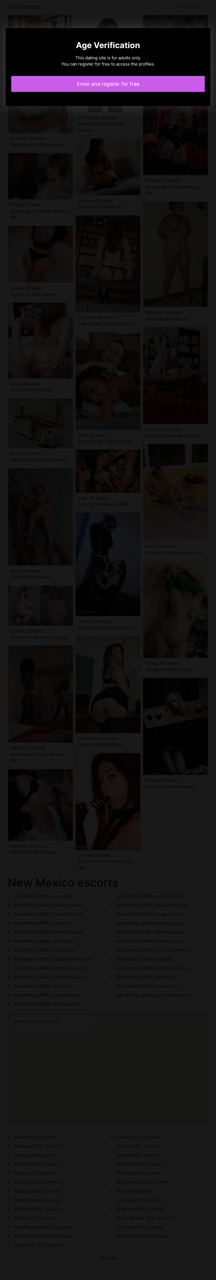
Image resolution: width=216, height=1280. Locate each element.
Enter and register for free (108, 84)
